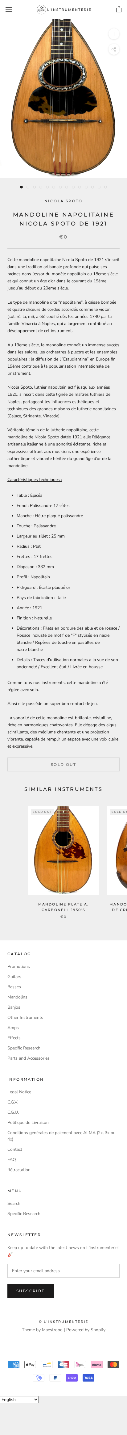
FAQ (11, 1160)
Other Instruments (25, 1017)
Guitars (14, 977)
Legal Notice (19, 1092)
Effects (14, 1038)
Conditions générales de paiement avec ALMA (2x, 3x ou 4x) (61, 1136)
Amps (13, 1028)
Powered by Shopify (85, 1330)
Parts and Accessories (28, 1058)
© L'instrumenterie (63, 1321)
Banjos (13, 1007)
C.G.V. (12, 1102)
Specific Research (23, 1048)
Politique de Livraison (28, 1122)
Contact (14, 1149)
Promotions (18, 966)
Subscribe (30, 1291)
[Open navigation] (9, 9)
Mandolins (17, 997)
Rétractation (19, 1170)
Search (13, 1203)
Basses (14, 987)
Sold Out (63, 764)
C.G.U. (13, 1112)
